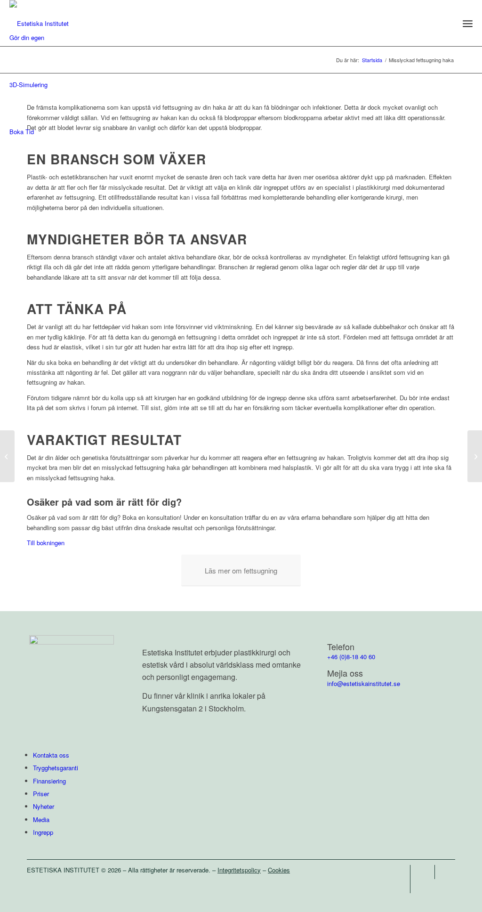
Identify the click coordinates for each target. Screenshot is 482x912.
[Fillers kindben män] (7, 456)
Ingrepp (43, 832)
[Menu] (468, 23)
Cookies (279, 869)
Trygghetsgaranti (55, 767)
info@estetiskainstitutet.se (363, 683)
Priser (41, 793)
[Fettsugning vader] (474, 456)
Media (41, 819)
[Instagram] (427, 872)
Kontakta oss (51, 755)
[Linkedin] (403, 886)
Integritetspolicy (239, 869)
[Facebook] (403, 872)
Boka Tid (21, 131)
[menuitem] (468, 23)
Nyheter (43, 806)
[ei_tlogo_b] (39, 23)
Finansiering (49, 780)
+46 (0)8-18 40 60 (351, 656)
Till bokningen (45, 542)
